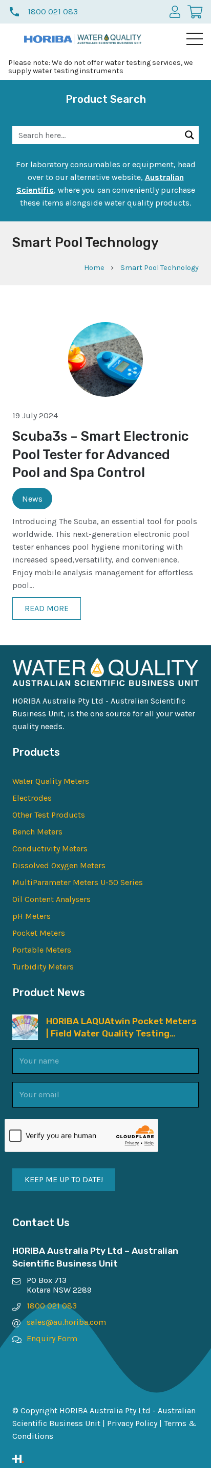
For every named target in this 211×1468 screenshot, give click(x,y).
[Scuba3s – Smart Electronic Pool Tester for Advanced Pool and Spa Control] (105, 328)
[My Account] (175, 11)
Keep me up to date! (64, 1179)
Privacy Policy (132, 1423)
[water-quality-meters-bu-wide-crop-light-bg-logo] (109, 39)
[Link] (105, 1459)
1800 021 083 (52, 1306)
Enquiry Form (52, 1338)
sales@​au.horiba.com (66, 1322)
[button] (194, 39)
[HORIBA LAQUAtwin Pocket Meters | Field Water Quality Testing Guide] (25, 1021)
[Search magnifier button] (189, 135)
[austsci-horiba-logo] (48, 39)
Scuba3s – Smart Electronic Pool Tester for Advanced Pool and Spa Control (100, 454)
